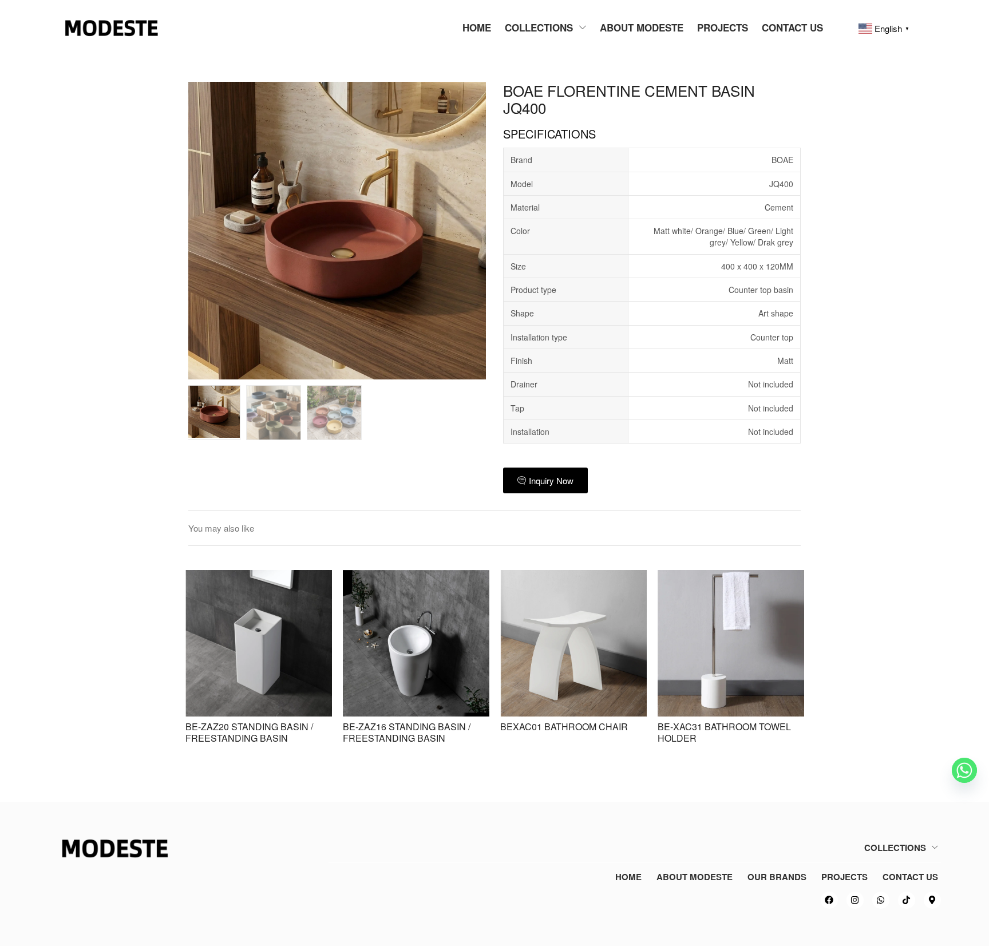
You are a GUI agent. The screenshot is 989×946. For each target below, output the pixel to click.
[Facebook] (829, 900)
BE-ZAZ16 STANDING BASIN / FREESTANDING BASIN (406, 732)
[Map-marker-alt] (932, 900)
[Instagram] (855, 900)
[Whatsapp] (880, 900)
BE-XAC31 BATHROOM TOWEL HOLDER (724, 732)
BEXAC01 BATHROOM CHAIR (564, 726)
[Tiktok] (906, 900)
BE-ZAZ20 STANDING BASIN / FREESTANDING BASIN (249, 732)
